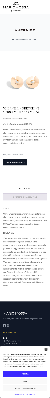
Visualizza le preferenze (25, 388)
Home (15, 39)
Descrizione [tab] (25, 189)
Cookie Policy (19, 394)
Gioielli (22, 39)
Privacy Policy (30, 394)
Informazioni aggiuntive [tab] (25, 197)
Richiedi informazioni (15, 162)
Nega (25, 381)
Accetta (25, 374)
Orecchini (31, 39)
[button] (46, 349)
